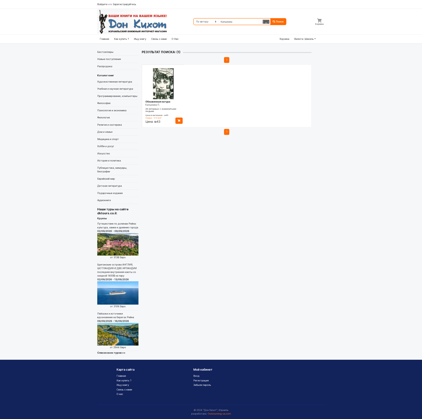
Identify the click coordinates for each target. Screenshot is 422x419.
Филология (103, 117)
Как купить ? (121, 38)
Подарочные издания (110, 193)
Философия (103, 103)
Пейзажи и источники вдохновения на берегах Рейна (115, 330)
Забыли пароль (202, 384)
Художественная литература (114, 81)
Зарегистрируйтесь (124, 4)
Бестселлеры (105, 51)
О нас (120, 394)
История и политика (109, 160)
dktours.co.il (106, 213)
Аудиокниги (104, 200)
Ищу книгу (140, 38)
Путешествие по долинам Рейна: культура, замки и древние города (117, 240)
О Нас (175, 38)
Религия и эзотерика (109, 124)
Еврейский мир (106, 178)
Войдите (102, 4)
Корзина (284, 38)
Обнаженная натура (157, 101)
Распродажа (104, 66)
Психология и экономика (111, 110)
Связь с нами (159, 38)
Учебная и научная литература (115, 88)
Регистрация (201, 380)
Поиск (279, 21)
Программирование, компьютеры (117, 96)
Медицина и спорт (108, 139)
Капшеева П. (152, 104)
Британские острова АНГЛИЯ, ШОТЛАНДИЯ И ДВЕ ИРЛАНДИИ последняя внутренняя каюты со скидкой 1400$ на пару (117, 285)
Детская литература (109, 185)
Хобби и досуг (105, 146)
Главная (104, 38)
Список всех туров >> (111, 352)
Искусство (103, 153)
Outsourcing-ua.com (219, 413)
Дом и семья (104, 131)
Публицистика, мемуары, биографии (112, 169)
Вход (196, 375)
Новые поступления (109, 59)
